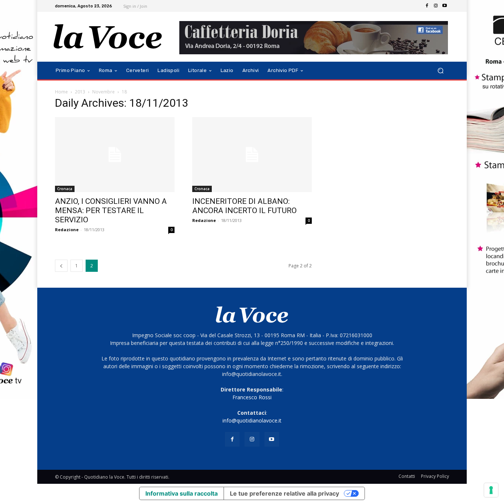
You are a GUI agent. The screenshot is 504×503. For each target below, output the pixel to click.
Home (61, 92)
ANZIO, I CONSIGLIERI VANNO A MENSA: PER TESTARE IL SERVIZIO (111, 210)
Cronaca (64, 188)
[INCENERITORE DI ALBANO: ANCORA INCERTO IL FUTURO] (252, 154)
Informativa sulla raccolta (181, 493)
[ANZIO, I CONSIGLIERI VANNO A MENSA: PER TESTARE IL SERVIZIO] (115, 154)
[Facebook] (426, 5)
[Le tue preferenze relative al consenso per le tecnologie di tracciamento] (491, 490)
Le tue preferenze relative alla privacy (284, 493)
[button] (440, 70)
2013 (80, 92)
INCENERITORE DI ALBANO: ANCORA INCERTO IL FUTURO (244, 206)
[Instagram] (435, 5)
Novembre (103, 92)
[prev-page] (61, 266)
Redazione (67, 229)
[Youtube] (444, 5)
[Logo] (108, 36)
